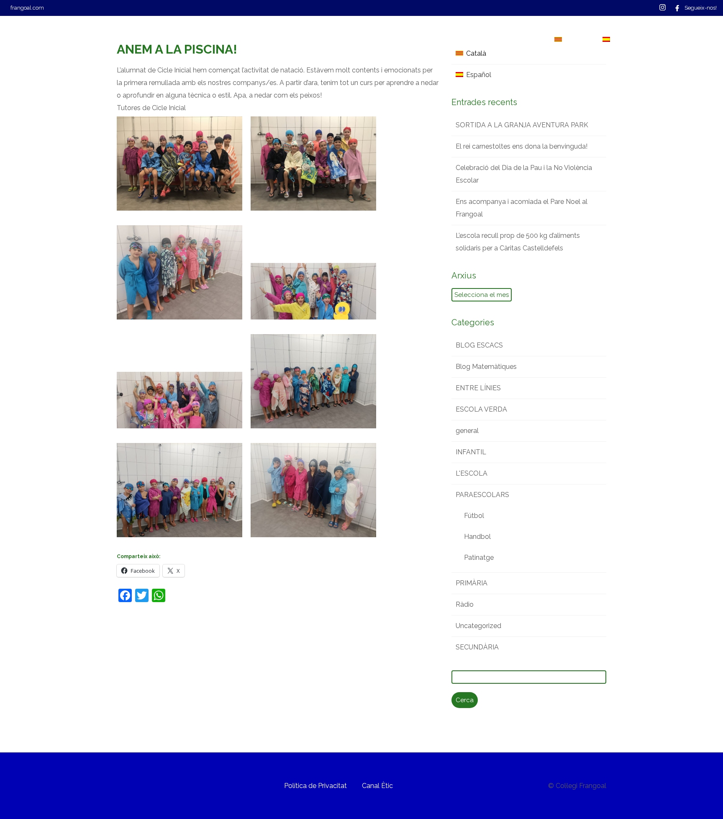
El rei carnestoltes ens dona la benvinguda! (521, 146)
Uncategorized (478, 626)
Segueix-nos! (701, 8)
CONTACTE (460, 40)
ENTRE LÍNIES (478, 388)
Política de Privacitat (315, 786)
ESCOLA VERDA (481, 409)
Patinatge (479, 557)
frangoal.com (27, 8)
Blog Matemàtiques (486, 367)
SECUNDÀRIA (477, 647)
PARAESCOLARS (482, 495)
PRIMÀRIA (471, 583)
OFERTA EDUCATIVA (170, 40)
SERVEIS (237, 40)
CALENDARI (516, 40)
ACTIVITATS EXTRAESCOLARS (321, 40)
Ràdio (465, 604)
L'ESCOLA (471, 473)
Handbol (477, 537)
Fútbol (474, 516)
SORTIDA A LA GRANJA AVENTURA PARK (522, 125)
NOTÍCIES (406, 40)
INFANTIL (471, 452)
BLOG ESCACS (479, 345)
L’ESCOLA (101, 40)
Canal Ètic (377, 786)
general (467, 431)
